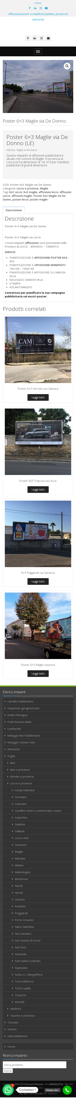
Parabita (20, 906)
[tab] (14, 210)
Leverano (21, 845)
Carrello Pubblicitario (20, 701)
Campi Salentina (24, 790)
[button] (8, 1089)
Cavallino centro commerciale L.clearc (38, 810)
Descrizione (14, 210)
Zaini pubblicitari (17, 1036)
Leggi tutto (38, 397)
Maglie (44, 188)
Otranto (20, 899)
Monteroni (21, 879)
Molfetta (15, 1008)
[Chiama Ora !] (67, 1090)
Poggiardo (21, 913)
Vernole (20, 1002)
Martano (20, 858)
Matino (19, 865)
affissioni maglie (22, 196)
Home (38, 3)
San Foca (20, 947)
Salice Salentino (24, 927)
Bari (12, 763)
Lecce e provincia (27, 188)
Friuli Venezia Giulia (19, 722)
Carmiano (21, 797)
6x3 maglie (30, 192)
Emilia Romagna (17, 715)
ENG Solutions (50, 1093)
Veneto (12, 1029)
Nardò (19, 886)
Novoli (19, 892)
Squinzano (21, 968)
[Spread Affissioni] (38, 26)
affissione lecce (48, 192)
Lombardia (14, 728)
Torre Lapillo (23, 988)
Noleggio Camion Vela (21, 742)
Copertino (21, 817)
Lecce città (21, 838)
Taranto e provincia (22, 1015)
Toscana (12, 1022)
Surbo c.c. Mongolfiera (29, 974)
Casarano (21, 804)
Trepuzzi (20, 995)
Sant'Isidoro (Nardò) (27, 961)
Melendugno (22, 872)
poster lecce (20, 199)
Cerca (7, 1071)
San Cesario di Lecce (28, 940)
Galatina (20, 824)
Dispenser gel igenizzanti (23, 708)
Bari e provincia (20, 769)
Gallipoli (19, 831)
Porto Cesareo (24, 920)
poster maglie (39, 199)
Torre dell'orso (24, 981)
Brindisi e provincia (22, 776)
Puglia (11, 756)
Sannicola (20, 954)
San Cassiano (23, 933)
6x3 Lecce (15, 192)
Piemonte (13, 749)
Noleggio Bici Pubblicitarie (23, 735)
